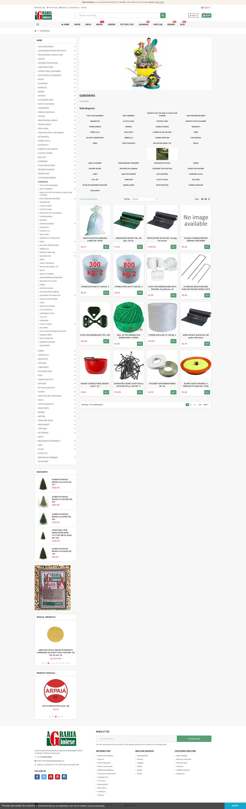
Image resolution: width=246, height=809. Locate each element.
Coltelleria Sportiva (183, 770)
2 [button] (45, 663)
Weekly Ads (40, 8)
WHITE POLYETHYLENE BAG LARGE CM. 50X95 (95, 239)
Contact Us (75, 8)
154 (199, 405)
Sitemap (101, 795)
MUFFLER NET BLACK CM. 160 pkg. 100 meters (162, 239)
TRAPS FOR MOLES (128, 143)
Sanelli (139, 766)
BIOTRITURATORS (162, 185)
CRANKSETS (196, 127)
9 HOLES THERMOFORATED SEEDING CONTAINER (196, 239)
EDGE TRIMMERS (128, 116)
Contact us (102, 791)
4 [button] (51, 663)
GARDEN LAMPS (128, 185)
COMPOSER (129, 180)
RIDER (196, 132)
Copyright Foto (103, 777)
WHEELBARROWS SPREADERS (128, 163)
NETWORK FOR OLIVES (162, 163)
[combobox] (120, 15)
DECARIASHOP (142, 756)
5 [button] (54, 663)
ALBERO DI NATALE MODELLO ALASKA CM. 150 (62, 551)
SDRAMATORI (95, 121)
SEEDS (95, 143)
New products (103, 784)
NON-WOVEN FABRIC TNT (162, 143)
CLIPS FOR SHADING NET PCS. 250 (95, 335)
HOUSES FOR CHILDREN (196, 169)
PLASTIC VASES (162, 180)
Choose (135, 199)
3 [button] (48, 663)
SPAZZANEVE (95, 191)
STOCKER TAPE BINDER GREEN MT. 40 (162, 385)
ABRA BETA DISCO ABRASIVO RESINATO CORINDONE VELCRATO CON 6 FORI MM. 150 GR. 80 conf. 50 (56, 652)
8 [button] (63, 663)
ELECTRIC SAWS (162, 121)
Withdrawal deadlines (105, 770)
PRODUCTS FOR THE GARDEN (196, 121)
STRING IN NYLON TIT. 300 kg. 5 (162, 335)
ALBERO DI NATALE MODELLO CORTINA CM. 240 (62, 499)
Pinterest (57, 776)
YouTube (50, 776)
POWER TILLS (95, 132)
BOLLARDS (196, 180)
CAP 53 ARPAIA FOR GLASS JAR (55, 706)
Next (206, 405)
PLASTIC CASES (128, 121)
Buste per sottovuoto (183, 759)
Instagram (64, 776)
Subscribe (195, 738)
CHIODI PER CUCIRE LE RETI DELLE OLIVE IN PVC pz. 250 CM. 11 (128, 385)
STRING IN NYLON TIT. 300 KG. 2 (95, 287)
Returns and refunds (105, 766)
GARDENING (84, 101)
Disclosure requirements (107, 774)
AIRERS (195, 163)
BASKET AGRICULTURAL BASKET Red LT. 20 (95, 385)
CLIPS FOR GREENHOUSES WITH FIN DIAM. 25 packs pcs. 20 (162, 288)
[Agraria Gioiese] (43, 15)
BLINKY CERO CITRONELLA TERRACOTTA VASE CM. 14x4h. (196, 385)
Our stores (101, 781)
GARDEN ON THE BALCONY (162, 132)
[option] (56, 641)
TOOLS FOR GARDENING (94, 116)
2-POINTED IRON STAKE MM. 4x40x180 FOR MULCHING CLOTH (196, 288)
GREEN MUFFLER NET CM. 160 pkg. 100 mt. (129, 239)
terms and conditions (105, 756)
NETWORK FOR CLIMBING (128, 169)
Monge (139, 770)
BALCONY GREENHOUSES (95, 138)
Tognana (140, 763)
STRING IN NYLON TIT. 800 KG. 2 (128, 287)
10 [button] (69, 663)
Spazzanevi (180, 774)
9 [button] (66, 663)
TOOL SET (94, 180)
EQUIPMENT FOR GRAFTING (162, 169)
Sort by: (127, 199)
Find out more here (96, 806)
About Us (64, 8)
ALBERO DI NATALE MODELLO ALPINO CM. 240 (61, 516)
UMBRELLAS (128, 138)
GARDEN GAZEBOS (162, 127)
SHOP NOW (159, 2)
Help (83, 8)
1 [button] (42, 663)
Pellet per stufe (181, 763)
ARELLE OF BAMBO (95, 163)
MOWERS (128, 127)
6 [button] (57, 663)
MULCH (195, 143)
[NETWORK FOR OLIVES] (162, 154)
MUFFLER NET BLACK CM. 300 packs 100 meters (196, 336)
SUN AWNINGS (196, 138)
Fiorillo (139, 774)
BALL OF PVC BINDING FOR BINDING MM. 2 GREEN (128, 336)
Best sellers (102, 788)
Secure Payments (104, 763)
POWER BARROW (95, 127)
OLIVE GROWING (162, 174)
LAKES (95, 174)
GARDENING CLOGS (196, 174)
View (197, 199)
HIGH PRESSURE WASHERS (196, 116)
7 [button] (60, 663)
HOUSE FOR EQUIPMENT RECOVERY (95, 185)
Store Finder (52, 8)
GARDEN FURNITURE (162, 138)
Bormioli (140, 759)
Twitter (44, 776)
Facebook (37, 776)
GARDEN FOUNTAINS (196, 185)
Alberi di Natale (181, 756)
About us (101, 759)
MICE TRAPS (128, 132)
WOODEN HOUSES (95, 169)
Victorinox (179, 766)
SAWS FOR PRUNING (128, 174)
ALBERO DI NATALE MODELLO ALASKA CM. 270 (62, 482)
